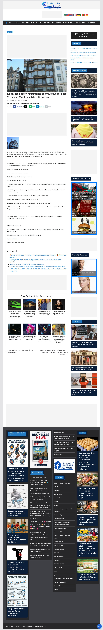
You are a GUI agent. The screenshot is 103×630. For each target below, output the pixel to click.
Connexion (91, 23)
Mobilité (56, 553)
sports (56, 575)
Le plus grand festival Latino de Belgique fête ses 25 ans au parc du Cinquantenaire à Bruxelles (40, 491)
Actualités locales (28, 23)
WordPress (43, 626)
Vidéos (56, 589)
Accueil (17, 23)
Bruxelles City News (20, 626)
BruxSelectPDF (58, 454)
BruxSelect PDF (80, 23)
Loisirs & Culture (59, 549)
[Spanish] (87, 15)
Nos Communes (59, 556)
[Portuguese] (84, 15)
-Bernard (11, 100)
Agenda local (58, 494)
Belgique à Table (68, 23)
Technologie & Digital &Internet (63, 578)
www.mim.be (13, 239)
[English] (73, 15)
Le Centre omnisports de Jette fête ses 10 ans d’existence (27, 264)
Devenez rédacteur (59, 433)
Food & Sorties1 (58, 545)
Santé (55, 571)
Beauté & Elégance (59, 515)
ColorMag (35, 626)
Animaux (56, 501)
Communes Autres (59, 519)
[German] (78, 15)
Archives (10, 32)
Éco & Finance (56, 23)
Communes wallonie (60, 528)
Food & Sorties (58, 542)
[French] (76, 15)
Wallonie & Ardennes (43, 23)
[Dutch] (70, 15)
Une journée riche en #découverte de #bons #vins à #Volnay (21, 351)
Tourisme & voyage (60, 582)
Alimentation (58, 498)
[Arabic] (65, 15)
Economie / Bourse (59, 532)
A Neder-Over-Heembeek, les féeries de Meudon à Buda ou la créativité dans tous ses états (37, 267)
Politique (56, 560)
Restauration (58, 567)
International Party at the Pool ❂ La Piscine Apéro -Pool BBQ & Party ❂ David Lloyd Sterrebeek (53, 352)
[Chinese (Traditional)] (67, 15)
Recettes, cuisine (59, 564)
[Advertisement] (52, 14)
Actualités (57, 490)
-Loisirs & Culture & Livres (62, 483)
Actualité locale (58, 487)
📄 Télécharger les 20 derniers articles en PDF (84, 35)
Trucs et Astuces (59, 586)
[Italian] (81, 15)
